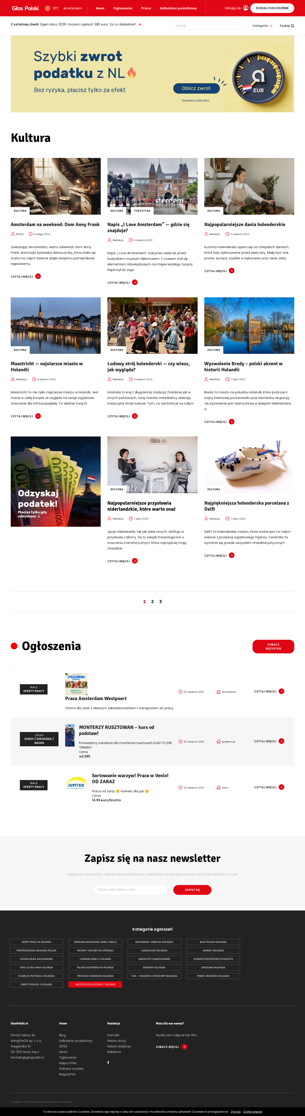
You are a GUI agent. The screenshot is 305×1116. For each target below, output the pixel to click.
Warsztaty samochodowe (154, 959)
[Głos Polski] (25, 8)
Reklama (114, 1052)
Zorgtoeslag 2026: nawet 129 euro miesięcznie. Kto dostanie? (73, 24)
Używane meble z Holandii (95, 959)
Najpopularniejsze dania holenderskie (244, 224)
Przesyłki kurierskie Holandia (95, 976)
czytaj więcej (22, 277)
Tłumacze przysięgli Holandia (36, 976)
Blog (62, 1035)
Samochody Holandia (154, 950)
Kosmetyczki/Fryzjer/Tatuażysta (213, 959)
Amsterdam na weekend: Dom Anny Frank (55, 224)
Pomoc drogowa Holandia (213, 976)
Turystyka (142, 211)
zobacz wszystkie (273, 646)
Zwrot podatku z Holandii (36, 984)
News (100, 8)
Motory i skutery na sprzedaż (95, 950)
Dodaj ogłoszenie (272, 8)
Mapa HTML (68, 1063)
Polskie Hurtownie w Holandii (95, 967)
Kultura (20, 211)
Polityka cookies (71, 1068)
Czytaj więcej (252, 1112)
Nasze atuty (116, 1040)
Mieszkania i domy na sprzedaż (154, 942)
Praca (146, 8)
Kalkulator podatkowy (178, 8)
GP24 (63, 1046)
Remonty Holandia (154, 967)
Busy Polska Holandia (213, 942)
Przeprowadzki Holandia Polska (36, 950)
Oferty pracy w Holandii (36, 942)
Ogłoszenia (122, 8)
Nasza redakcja (119, 1046)
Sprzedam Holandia (213, 967)
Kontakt (113, 1035)
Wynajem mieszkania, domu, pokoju (95, 942)
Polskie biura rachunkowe (36, 959)
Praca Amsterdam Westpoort (96, 698)
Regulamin (67, 1074)
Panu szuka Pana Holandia (36, 967)
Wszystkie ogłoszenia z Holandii (95, 984)
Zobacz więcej (168, 1047)
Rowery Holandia (213, 950)
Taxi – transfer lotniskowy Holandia (154, 976)
